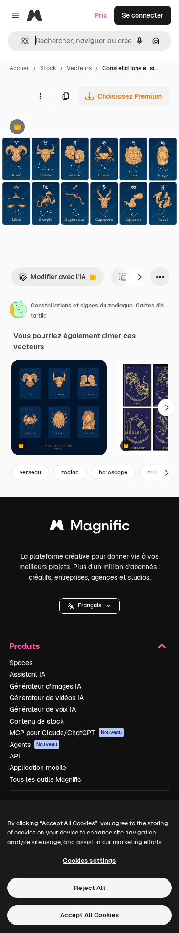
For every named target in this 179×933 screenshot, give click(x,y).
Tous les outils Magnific (45, 779)
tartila (39, 315)
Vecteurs (79, 68)
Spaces (21, 663)
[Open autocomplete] (21, 40)
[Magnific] (90, 527)
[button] (89, 606)
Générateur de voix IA (43, 709)
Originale (63, 127)
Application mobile (38, 767)
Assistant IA (27, 674)
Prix (101, 15)
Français (89, 605)
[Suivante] (139, 276)
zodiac (70, 472)
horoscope (113, 472)
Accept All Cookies (89, 915)
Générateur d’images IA (45, 686)
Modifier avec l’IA (52, 279)
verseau (30, 472)
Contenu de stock (37, 721)
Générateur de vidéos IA (47, 697)
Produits (25, 646)
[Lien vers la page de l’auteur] (18, 311)
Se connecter (143, 15)
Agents (33, 744)
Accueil (20, 68)
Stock (48, 68)
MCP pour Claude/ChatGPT (66, 732)
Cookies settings (89, 860)
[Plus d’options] (40, 96)
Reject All (89, 888)
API (15, 756)
